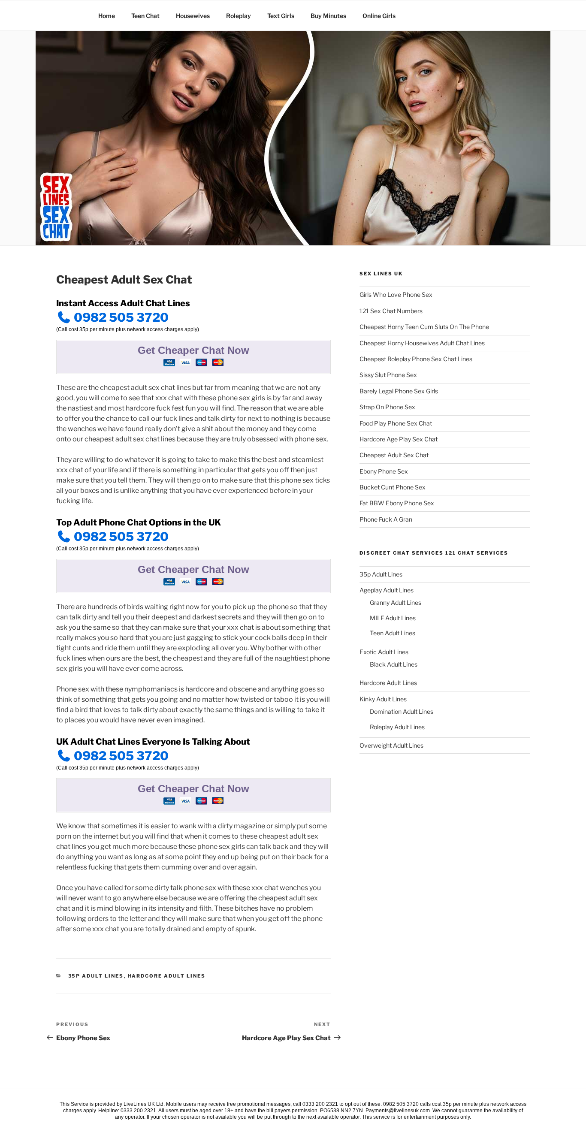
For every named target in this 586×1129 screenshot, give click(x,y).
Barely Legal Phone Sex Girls (398, 391)
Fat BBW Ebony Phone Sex (396, 503)
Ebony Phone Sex (383, 471)
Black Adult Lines (393, 664)
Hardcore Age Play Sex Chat (398, 439)
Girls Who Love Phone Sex (395, 294)
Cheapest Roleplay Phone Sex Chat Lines (415, 358)
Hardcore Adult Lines (167, 976)
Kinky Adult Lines (383, 699)
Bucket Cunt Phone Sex (392, 487)
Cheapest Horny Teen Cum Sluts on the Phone (424, 326)
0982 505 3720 (120, 317)
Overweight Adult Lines (391, 745)
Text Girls (280, 15)
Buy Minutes (328, 15)
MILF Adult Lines (393, 618)
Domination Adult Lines (401, 711)
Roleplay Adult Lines (397, 727)
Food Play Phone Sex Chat (395, 423)
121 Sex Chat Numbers (391, 310)
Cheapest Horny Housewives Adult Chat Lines (422, 343)
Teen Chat (145, 15)
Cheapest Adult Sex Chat (394, 455)
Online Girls (379, 15)
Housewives (193, 15)
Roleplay (238, 15)
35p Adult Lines (96, 976)
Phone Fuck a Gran (385, 519)
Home (106, 15)
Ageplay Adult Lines (386, 590)
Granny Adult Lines (395, 602)
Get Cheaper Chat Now (193, 350)
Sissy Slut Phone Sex (388, 374)
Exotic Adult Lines (383, 651)
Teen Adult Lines (392, 633)
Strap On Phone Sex (387, 407)
